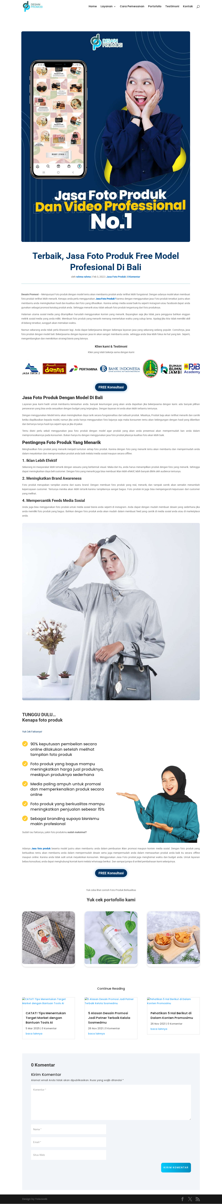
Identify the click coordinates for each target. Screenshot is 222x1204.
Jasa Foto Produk (116, 276)
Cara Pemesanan (132, 6)
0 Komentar (133, 276)
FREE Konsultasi (111, 387)
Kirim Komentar (176, 1167)
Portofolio (154, 6)
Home (93, 6)
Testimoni (172, 6)
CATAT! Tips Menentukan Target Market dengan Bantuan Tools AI (46, 1018)
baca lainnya (34, 1033)
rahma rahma (83, 276)
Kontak (188, 6)
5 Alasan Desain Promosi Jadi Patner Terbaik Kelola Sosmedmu (109, 1018)
